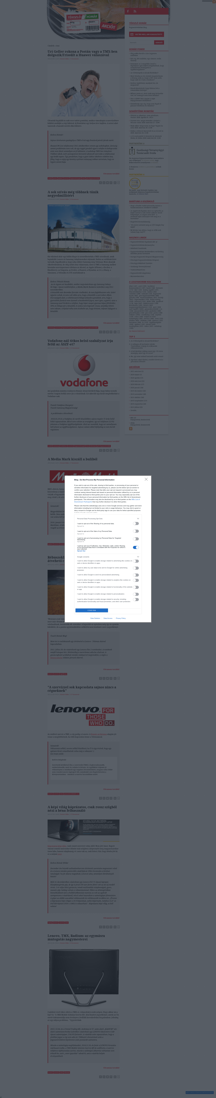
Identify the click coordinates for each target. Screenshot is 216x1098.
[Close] (147, 480)
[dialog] (108, 549)
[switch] (136, 523)
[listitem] (108, 518)
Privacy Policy (121, 618)
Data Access (108, 618)
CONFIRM (92, 610)
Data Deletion (95, 618)
